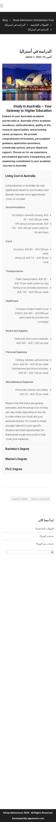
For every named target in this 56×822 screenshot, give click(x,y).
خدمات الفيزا (47, 536)
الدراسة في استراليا (40, 499)
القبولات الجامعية (19, 499)
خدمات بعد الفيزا (45, 543)
